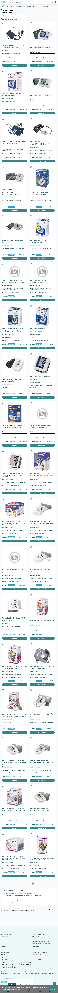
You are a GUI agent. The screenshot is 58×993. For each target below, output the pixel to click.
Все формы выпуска (7, 50)
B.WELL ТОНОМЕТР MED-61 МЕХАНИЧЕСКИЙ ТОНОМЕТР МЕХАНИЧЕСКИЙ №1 (42, 621)
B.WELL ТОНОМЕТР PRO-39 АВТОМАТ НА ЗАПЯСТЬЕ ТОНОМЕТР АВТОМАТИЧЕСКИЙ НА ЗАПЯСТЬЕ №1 (13, 858)
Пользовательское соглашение (40, 949)
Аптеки (3, 939)
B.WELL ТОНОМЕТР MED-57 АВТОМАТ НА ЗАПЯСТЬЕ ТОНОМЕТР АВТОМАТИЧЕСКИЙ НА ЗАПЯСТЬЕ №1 (13, 619)
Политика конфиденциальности (40, 952)
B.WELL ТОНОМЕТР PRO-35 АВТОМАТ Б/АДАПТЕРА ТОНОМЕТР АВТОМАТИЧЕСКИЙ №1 (41, 762)
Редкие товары (35, 936)
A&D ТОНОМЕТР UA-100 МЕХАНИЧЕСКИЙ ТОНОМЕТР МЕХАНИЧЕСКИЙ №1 (13, 46)
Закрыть (52, 989)
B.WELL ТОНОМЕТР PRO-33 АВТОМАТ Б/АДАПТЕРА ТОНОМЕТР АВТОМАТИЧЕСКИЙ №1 (41, 714)
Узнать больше (6, 990)
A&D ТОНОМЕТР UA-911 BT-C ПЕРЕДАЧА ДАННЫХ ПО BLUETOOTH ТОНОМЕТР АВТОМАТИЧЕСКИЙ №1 (13, 379)
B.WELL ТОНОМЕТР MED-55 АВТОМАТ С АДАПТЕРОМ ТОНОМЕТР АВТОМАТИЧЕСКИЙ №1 (42, 571)
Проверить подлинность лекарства (41, 943)
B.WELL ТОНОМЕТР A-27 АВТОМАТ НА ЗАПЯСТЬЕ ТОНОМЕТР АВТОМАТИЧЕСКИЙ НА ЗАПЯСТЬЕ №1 (13, 523)
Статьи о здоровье (6, 934)
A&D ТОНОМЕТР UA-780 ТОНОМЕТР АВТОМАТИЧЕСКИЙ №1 (39, 281)
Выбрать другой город (25, 984)
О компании (4, 949)
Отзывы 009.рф (5, 952)
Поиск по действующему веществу (41, 939)
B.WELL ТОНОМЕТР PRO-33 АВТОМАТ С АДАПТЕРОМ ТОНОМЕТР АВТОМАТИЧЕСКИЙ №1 (14, 762)
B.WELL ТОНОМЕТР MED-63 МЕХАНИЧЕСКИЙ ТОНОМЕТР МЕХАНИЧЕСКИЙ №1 (42, 667)
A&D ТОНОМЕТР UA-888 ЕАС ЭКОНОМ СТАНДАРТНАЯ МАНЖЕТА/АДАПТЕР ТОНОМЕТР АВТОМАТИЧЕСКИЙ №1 (12, 330)
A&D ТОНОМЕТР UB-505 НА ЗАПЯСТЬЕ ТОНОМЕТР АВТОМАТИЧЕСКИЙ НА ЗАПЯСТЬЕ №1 (12, 475)
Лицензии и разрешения (38, 957)
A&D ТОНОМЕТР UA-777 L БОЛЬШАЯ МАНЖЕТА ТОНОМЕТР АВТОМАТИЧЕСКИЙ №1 (13, 240)
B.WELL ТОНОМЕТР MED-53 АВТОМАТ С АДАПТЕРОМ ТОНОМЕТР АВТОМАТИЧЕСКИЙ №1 (14, 571)
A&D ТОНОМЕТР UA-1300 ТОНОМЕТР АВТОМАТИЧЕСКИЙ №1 (40, 96)
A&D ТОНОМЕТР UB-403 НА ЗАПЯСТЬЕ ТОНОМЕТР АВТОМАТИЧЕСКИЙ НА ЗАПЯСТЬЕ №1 (40, 427)
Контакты (3, 954)
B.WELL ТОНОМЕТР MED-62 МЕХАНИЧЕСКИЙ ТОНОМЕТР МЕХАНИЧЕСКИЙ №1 (14, 667)
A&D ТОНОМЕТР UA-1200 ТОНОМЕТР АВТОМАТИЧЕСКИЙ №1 (12, 94)
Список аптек (4, 936)
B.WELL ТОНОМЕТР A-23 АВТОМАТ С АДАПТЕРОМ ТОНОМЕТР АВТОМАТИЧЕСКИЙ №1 (42, 475)
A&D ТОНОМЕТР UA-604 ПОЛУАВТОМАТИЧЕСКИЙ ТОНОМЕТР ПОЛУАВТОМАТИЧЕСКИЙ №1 (40, 143)
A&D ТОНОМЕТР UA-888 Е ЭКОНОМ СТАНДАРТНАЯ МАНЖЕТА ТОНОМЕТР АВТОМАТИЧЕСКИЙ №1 (40, 330)
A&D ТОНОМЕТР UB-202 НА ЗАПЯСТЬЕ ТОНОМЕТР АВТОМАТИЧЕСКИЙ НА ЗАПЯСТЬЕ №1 (40, 378)
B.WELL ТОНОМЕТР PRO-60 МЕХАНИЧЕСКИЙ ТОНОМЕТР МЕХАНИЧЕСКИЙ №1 (42, 859)
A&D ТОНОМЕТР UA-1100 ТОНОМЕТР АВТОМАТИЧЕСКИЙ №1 (40, 48)
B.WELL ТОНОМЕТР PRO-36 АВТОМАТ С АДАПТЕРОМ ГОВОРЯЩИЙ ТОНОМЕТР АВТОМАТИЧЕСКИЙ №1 (40, 810)
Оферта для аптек (36, 959)
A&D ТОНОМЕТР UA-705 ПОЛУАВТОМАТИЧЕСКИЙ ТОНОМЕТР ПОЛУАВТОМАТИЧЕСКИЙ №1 (40, 192)
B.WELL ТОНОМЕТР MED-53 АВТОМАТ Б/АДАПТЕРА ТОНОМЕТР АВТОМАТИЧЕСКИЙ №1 (41, 523)
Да (12, 984)
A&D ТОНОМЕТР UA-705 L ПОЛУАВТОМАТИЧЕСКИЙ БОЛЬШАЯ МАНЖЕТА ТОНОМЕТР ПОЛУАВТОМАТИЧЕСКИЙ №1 (12, 192)
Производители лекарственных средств (42, 941)
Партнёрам (4, 957)
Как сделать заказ (36, 954)
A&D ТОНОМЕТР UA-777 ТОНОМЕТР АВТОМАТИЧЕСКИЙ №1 (39, 241)
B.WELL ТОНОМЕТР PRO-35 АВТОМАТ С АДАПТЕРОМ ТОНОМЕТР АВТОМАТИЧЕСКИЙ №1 (14, 810)
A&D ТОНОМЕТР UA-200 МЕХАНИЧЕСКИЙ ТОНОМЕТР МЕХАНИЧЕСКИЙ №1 (13, 142)
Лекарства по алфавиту (38, 934)
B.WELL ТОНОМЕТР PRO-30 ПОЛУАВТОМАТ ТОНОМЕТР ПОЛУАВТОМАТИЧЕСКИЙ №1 (14, 715)
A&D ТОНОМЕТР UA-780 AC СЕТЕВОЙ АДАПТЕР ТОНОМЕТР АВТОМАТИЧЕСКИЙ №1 (14, 281)
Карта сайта (4, 959)
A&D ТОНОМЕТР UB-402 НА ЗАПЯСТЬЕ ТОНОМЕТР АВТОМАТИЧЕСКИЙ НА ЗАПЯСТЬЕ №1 (12, 427)
